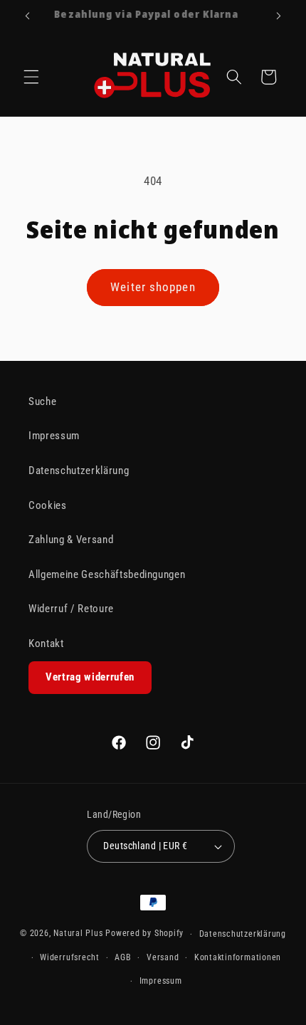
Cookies (47, 505)
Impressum (54, 435)
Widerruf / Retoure (71, 608)
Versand (163, 957)
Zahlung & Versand (70, 539)
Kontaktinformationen (237, 957)
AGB (123, 957)
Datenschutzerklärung (78, 470)
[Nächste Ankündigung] (279, 15)
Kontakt (46, 643)
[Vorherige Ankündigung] (27, 15)
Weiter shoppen (152, 287)
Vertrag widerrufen (90, 677)
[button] (31, 77)
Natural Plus (79, 934)
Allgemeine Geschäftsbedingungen (106, 574)
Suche (42, 401)
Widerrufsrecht (70, 957)
